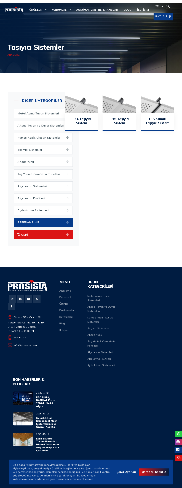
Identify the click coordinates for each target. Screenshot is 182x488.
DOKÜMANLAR (86, 9)
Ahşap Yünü (25, 161)
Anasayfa (13, 54)
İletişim (63, 330)
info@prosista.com (25, 345)
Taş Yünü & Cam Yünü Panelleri (38, 174)
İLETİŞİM (143, 9)
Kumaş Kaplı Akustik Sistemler (38, 137)
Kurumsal (65, 297)
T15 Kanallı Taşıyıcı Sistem (157, 121)
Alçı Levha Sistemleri (32, 186)
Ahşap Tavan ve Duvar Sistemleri (40, 125)
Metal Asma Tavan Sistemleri (38, 113)
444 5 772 (20, 337)
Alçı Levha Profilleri (31, 198)
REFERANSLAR (108, 9)
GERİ (24, 234)
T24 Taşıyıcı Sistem (81, 121)
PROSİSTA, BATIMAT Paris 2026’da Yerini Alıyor (45, 402)
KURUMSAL (59, 9)
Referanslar (66, 316)
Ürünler (35, 9)
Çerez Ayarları (126, 472)
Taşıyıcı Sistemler (29, 149)
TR (157, 6)
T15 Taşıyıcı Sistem (119, 121)
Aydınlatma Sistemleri (33, 210)
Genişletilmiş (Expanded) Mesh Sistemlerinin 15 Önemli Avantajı (46, 422)
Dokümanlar (66, 310)
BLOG (128, 9)
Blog (62, 323)
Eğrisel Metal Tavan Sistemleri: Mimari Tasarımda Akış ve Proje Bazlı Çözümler (47, 444)
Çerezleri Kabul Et (154, 472)
